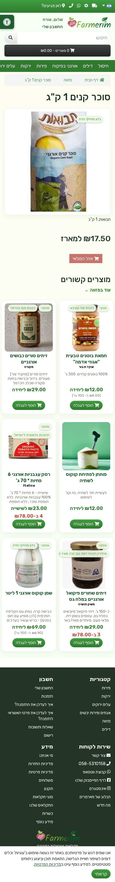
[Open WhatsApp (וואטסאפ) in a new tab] (78, 5)
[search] (10, 37)
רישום (48, 735)
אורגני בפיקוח (65, 66)
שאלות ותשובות (40, 727)
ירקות (25, 66)
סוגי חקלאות (43, 796)
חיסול (103, 66)
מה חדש (104, 805)
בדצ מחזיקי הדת (24, 545)
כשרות (47, 813)
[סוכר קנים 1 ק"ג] (57, 162)
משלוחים (46, 780)
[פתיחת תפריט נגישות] (7, 22)
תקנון (48, 788)
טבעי (103, 308)
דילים (88, 66)
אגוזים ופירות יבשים (95, 712)
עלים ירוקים (101, 704)
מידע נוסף (44, 821)
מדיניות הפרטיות (47, 864)
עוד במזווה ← (98, 290)
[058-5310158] (71, 5)
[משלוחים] (94, 5)
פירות (41, 66)
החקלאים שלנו (41, 805)
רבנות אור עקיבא (82, 308)
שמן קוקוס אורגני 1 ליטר (28, 593)
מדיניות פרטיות (41, 772)
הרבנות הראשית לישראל (31, 435)
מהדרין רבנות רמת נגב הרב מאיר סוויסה (83, 554)
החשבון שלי (52, 26)
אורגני (45, 308)
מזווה (68, 80)
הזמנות (47, 696)
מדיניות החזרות (40, 763)
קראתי (101, 874)
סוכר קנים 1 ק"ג (38, 80)
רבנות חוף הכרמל (22, 308)
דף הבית (91, 80)
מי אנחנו (46, 755)
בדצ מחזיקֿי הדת (90, 119)
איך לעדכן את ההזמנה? (33, 704)
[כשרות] (86, 5)
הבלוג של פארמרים (95, 796)
